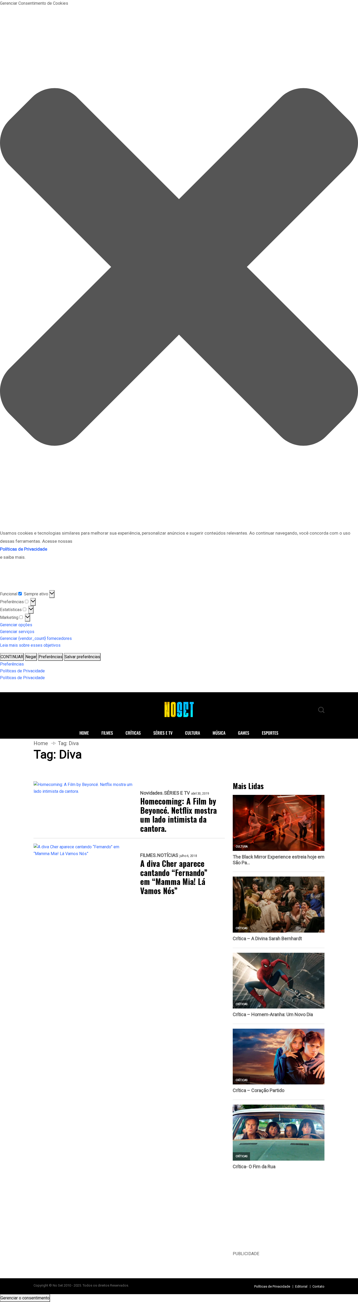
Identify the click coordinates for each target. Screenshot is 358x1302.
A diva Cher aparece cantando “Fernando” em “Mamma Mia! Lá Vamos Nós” (174, 877)
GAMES (243, 733)
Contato (318, 1286)
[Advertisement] (278, 1213)
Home (41, 743)
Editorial (301, 1286)
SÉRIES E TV (162, 733)
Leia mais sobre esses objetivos (30, 645)
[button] (179, 268)
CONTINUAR (12, 656)
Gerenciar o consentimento (25, 1297)
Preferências (50, 656)
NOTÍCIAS (167, 855)
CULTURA (192, 733)
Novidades (151, 793)
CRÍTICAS (133, 733)
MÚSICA (219, 733)
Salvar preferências (82, 656)
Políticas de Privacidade (22, 670)
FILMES (107, 733)
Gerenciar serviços (17, 631)
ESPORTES (270, 733)
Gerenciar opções (16, 624)
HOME (84, 733)
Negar (30, 656)
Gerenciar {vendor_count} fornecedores (36, 638)
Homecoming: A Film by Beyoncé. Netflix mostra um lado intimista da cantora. (178, 815)
